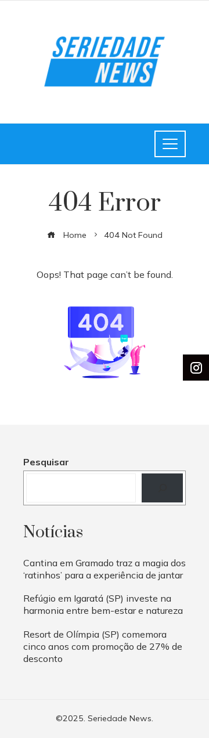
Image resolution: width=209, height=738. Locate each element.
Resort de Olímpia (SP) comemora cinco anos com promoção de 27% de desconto (102, 646)
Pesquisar (46, 462)
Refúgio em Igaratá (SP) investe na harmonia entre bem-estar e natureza (103, 604)
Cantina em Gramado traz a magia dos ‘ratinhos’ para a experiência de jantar (104, 569)
